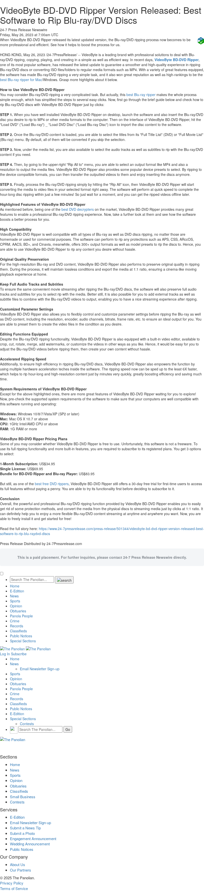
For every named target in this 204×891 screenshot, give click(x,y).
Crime (14, 620)
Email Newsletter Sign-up (39, 668)
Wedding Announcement (30, 843)
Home (14, 585)
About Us (17, 864)
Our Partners (20, 870)
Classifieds (18, 630)
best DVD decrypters (77, 209)
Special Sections (23, 640)
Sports (15, 600)
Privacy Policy (11, 883)
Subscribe (19, 653)
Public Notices (21, 635)
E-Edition (17, 590)
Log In (5, 653)
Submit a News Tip (25, 827)
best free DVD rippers (52, 483)
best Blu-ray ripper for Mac (21, 79)
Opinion (16, 605)
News (14, 595)
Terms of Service (14, 888)
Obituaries (18, 610)
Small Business (22, 796)
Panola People (21, 615)
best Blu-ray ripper (140, 94)
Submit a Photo (22, 833)
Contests (27, 723)
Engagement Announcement (33, 838)
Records (16, 625)
